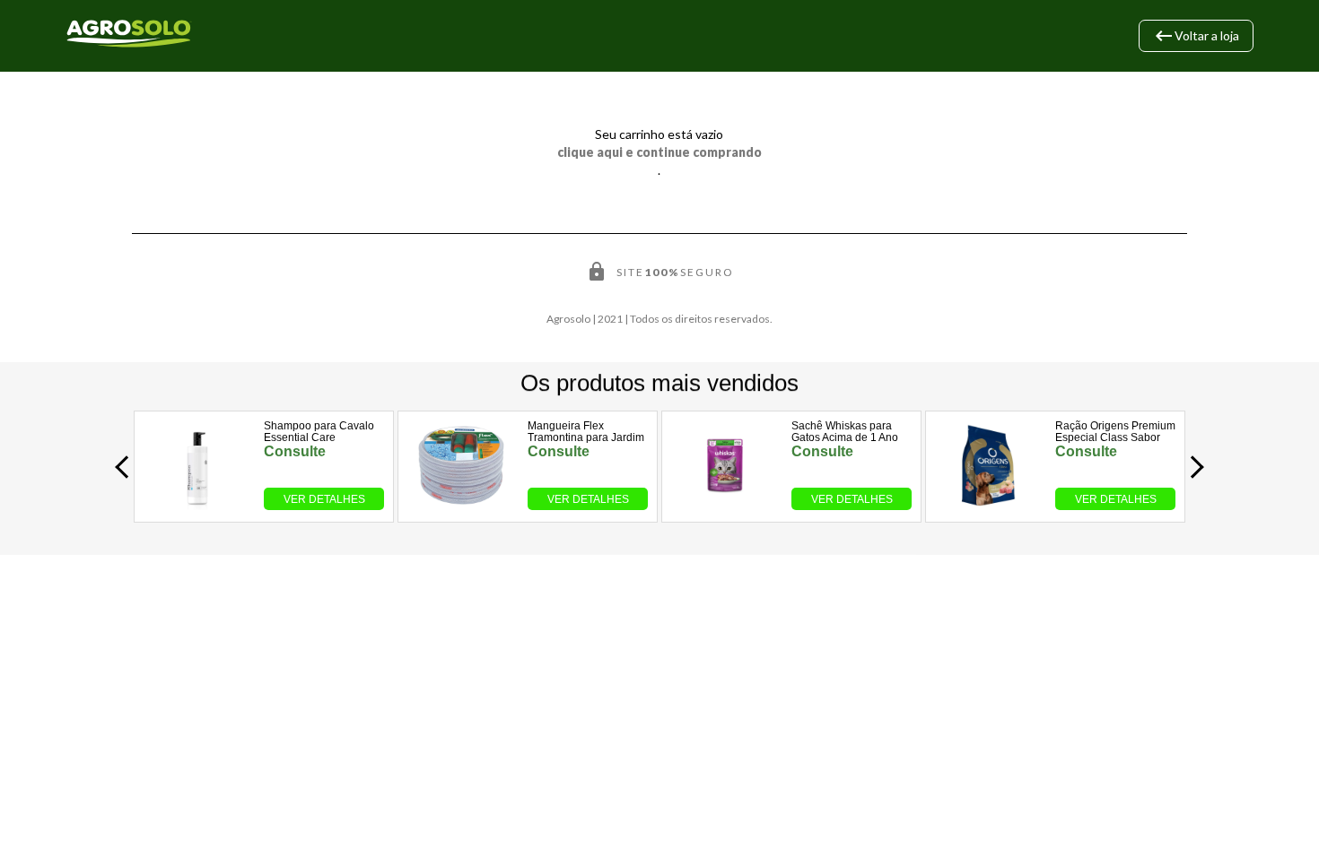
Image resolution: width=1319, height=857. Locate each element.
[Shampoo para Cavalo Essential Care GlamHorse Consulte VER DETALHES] (198, 505)
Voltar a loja (1196, 36)
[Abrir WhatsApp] (1274, 811)
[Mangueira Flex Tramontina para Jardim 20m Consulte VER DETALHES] (461, 505)
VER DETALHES (324, 499)
